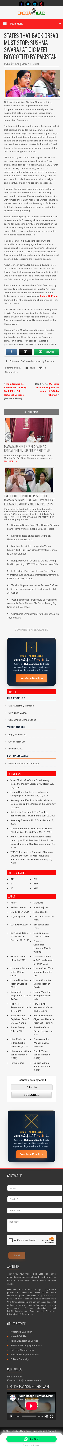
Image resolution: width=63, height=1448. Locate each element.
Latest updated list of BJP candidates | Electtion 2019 (43, 960)
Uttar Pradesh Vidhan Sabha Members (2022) (19, 1043)
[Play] (11, 1416)
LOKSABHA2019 (19, 924)
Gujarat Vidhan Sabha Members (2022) (41, 1066)
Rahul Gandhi (40, 912)
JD (11, 888)
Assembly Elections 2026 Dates (26, 820)
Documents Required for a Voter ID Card (20, 996)
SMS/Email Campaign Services (26, 1345)
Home (13, 902)
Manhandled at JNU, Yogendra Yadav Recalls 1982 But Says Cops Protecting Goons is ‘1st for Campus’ (32, 550)
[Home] (31, 14)
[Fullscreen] (51, 1416)
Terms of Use (17, 1063)
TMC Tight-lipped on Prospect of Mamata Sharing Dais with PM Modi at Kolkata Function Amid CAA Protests (31, 856)
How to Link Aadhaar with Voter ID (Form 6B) (43, 1007)
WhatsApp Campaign (21, 1331)
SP (11, 883)
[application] (31, 1406)
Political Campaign (19, 1359)
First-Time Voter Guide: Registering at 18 (42, 1031)
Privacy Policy (13, 1314)
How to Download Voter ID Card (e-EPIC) (19, 984)
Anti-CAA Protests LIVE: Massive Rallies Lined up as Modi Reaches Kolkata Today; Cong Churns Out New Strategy (31, 840)
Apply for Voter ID (17, 734)
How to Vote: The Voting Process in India (42, 996)
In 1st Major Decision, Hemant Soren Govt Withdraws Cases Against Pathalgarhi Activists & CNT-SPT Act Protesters (33, 575)
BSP (35, 883)
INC (12, 879)
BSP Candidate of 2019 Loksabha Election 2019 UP (20, 936)
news (32, 367)
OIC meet (15, 361)
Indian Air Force (49, 296)
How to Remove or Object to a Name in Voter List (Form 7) (43, 1019)
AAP (35, 888)
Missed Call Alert (18, 1336)
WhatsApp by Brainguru (31, 1445)
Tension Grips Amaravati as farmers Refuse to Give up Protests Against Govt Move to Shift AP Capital (32, 589)
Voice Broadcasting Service (24, 1340)
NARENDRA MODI (19, 912)
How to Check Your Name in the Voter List (43, 972)
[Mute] (46, 1416)
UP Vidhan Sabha (17, 712)
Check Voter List (16, 741)
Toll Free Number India (22, 1350)
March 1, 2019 (30, 64)
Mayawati (38, 902)
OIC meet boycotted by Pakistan (37, 361)
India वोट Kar (11, 64)
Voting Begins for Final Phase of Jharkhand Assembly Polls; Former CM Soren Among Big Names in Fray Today (32, 603)
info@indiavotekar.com (17, 1311)
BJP (35, 879)
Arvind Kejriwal (40, 907)
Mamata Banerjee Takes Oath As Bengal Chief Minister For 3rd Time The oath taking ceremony (28, 456)
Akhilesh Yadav (18, 907)
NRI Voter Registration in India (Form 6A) (20, 1007)
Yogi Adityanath (18, 916)
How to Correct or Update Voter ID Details (42, 984)
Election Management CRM (24, 1354)
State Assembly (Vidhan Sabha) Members (41, 1043)
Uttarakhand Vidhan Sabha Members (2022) (20, 1055)
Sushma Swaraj (13, 367)
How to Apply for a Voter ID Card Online (19, 972)
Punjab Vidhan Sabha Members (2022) (41, 1055)
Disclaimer (50, 1311)
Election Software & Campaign (23, 763)
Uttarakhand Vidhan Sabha (22, 719)
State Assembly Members (21, 705)
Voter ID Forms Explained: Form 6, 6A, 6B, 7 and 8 (20, 1019)
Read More (9, 461)
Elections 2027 (15, 748)
